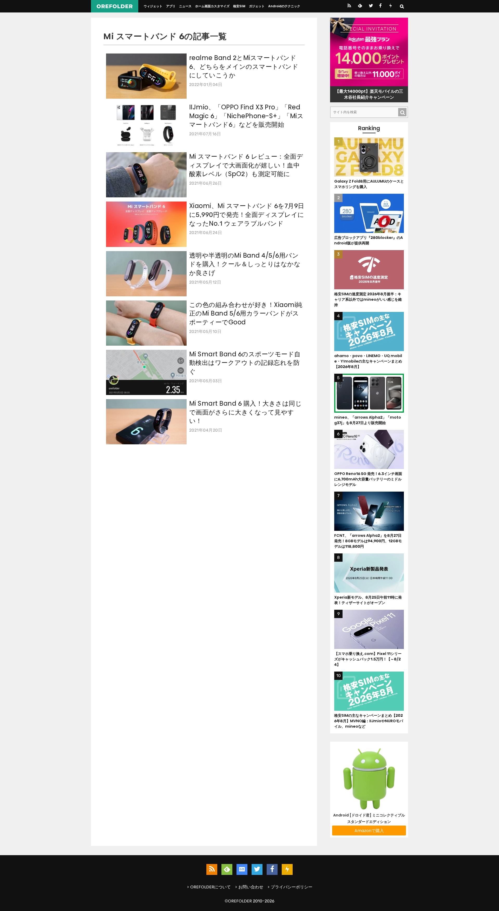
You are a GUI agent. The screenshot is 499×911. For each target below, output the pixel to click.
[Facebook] (380, 6)
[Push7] (390, 6)
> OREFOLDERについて (209, 887)
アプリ (170, 6)
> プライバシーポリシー (289, 887)
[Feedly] (359, 6)
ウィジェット (153, 6)
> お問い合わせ (249, 887)
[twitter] (370, 6)
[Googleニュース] (242, 869)
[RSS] (349, 6)
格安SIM (239, 6)
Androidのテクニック (284, 6)
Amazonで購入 (369, 831)
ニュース (185, 6)
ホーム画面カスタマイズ (212, 6)
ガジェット (257, 6)
